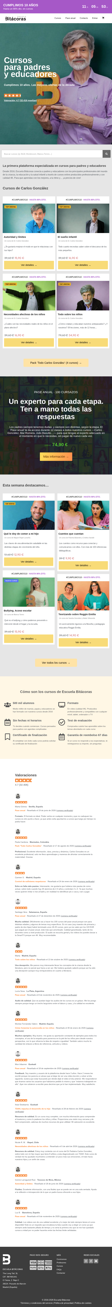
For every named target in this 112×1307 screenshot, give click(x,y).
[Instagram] (86, 1261)
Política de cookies (83, 1303)
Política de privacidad (63, 1303)
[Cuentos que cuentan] (83, 515)
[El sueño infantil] (83, 218)
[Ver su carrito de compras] (103, 18)
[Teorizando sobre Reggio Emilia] (83, 595)
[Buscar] (106, 154)
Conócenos (62, 1259)
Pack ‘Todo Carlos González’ (28, 846)
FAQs (59, 1269)
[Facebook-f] (91, 1261)
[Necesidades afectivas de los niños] (29, 295)
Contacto (84, 18)
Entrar (95, 18)
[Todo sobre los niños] (83, 295)
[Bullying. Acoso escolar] (29, 592)
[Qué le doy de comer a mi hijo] (29, 515)
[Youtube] (96, 1261)
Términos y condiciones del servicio (36, 1303)
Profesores (61, 1262)
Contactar (61, 1273)
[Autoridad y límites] (29, 218)
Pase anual (70, 18)
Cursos (57, 18)
